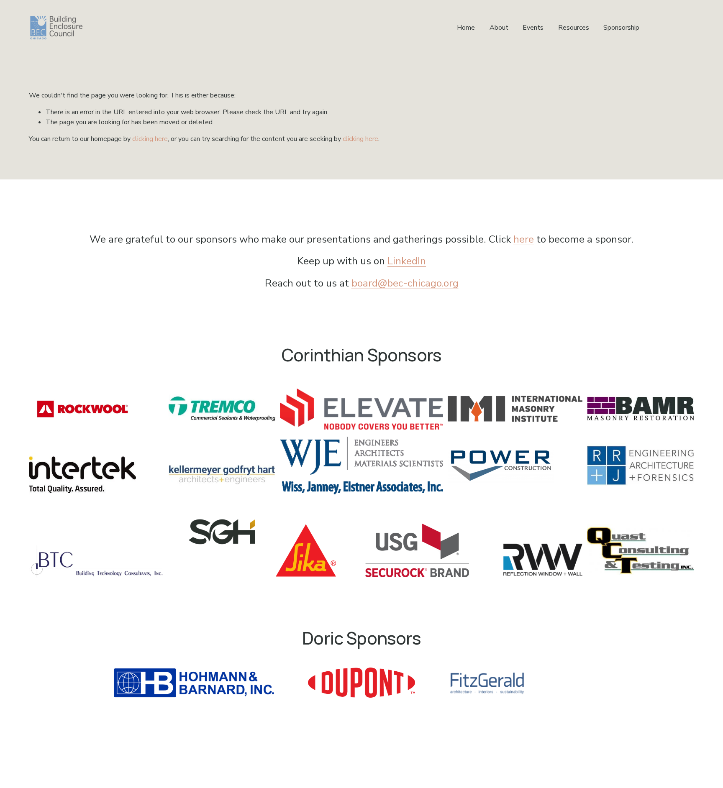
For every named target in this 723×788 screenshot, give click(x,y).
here (523, 239)
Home (466, 27)
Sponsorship (621, 27)
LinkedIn (406, 261)
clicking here (150, 138)
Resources (573, 27)
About (499, 27)
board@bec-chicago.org (405, 283)
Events (533, 27)
